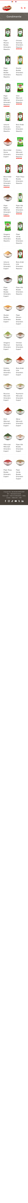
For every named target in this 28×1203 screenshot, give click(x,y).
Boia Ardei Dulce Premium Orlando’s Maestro (7, 181)
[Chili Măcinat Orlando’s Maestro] (20, 87)
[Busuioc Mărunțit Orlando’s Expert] (7, 385)
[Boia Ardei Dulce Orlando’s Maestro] (20, 116)
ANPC (20, 497)
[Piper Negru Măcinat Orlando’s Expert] (7, 197)
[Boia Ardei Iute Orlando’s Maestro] (20, 253)
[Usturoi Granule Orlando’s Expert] (7, 253)
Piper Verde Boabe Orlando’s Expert (19, 474)
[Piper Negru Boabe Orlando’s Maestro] (7, 60)
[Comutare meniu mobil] (25, 8)
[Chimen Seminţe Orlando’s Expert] (20, 334)
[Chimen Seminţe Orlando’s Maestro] (20, 32)
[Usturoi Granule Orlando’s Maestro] (7, 116)
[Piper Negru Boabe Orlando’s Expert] (7, 279)
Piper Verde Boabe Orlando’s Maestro (19, 238)
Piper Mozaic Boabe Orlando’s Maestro (7, 45)
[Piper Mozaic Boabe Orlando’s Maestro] (7, 32)
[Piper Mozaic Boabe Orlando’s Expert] (20, 307)
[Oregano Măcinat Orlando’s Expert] (7, 334)
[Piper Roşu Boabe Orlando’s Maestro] (20, 168)
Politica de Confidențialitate (15, 495)
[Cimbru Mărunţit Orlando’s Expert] (7, 360)
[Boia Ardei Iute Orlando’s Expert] (20, 360)
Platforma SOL (15, 497)
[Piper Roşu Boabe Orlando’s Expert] (7, 461)
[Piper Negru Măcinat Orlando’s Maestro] (7, 87)
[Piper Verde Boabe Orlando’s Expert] (20, 461)
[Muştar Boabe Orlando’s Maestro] (20, 60)
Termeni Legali (5, 495)
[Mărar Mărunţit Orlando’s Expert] (20, 411)
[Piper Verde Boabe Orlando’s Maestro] (20, 226)
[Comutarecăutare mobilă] (21, 8)
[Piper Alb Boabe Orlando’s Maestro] (20, 279)
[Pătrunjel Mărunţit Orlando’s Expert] (7, 436)
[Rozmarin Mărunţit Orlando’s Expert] (20, 385)
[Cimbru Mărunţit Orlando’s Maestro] (20, 142)
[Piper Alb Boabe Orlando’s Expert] (20, 436)
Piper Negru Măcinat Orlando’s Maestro (7, 100)
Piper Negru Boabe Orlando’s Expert (7, 292)
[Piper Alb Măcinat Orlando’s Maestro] (20, 197)
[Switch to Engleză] (16, 1)
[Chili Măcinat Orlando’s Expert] (7, 411)
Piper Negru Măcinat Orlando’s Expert (7, 210)
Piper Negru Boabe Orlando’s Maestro (7, 72)
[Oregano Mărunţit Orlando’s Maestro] (7, 226)
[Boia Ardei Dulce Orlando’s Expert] (7, 142)
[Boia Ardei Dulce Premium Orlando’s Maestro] (7, 168)
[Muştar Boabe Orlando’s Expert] (7, 307)
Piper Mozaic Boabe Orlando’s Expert (19, 319)
